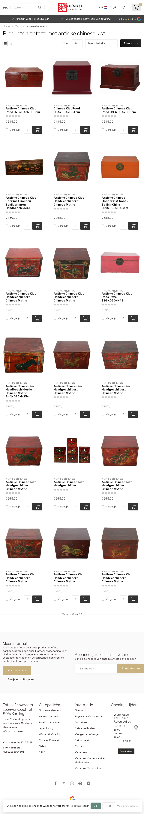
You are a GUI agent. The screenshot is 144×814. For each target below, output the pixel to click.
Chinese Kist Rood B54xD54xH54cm (67, 110)
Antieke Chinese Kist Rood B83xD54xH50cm (119, 110)
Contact (79, 746)
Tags (18, 26)
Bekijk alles (126, 751)
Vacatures (81, 752)
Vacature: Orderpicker (88, 768)
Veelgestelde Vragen (87, 734)
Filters (128, 43)
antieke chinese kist (37, 26)
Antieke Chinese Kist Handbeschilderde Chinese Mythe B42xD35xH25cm (21, 391)
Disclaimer (81, 722)
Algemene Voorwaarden (89, 716)
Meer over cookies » (127, 805)
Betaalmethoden (85, 728)
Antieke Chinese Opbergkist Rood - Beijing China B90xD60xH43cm (115, 203)
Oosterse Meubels (50, 710)
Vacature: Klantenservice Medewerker (90, 760)
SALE (42, 752)
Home (6, 26)
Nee (108, 806)
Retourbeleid (82, 740)
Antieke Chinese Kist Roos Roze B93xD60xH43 (117, 297)
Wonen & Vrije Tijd (50, 734)
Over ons (80, 710)
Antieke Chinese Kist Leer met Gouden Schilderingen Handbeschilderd (21, 203)
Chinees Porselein (49, 740)
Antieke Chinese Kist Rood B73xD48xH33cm (23, 110)
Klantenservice (17, 670)
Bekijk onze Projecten (21, 679)
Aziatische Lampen (50, 722)
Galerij (42, 746)
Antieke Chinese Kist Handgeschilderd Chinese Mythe (69, 201)
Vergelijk (15, 129)
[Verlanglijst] (124, 7)
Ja (95, 806)
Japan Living (46, 728)
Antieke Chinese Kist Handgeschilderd (69, 483)
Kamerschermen (48, 716)
